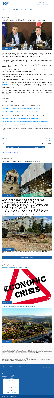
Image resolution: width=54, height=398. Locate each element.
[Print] (4, 138)
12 (17, 385)
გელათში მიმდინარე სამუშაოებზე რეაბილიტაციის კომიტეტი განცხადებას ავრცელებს (21, 161)
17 (13, 387)
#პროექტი (30, 147)
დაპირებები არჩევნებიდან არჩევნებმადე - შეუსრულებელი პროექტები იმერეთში (19, 306)
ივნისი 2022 (11, 380)
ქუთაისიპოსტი (41, 2)
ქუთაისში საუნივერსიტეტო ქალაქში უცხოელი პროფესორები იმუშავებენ (20, 118)
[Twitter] (50, 139)
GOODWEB (15, 396)
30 (11, 390)
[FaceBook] (47, 139)
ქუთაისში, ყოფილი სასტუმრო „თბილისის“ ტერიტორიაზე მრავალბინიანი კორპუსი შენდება (22, 214)
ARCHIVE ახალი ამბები (27, 257)
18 (15, 387)
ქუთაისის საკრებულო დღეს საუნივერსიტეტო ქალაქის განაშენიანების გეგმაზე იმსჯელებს (21, 108)
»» (17, 380)
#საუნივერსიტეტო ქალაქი (20, 147)
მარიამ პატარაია (10, 143)
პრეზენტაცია (5, 84)
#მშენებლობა (37, 147)
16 (11, 387)
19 (17, 387)
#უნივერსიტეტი (10, 147)
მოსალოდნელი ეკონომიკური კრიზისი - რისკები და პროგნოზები (15, 267)
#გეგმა (43, 147)
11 (15, 385)
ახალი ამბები (6, 17)
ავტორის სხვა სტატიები (47, 143)
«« (5, 380)
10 (13, 385)
